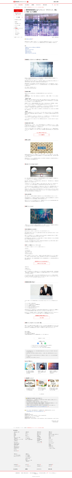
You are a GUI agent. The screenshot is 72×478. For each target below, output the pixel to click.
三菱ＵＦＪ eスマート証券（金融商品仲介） (17, 438)
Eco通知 (50, 438)
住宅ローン (27, 433)
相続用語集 (38, 440)
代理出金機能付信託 (39, 439)
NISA (14, 436)
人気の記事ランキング (18, 23)
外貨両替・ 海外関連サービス (51, 445)
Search (52, 4)
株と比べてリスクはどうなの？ (29, 49)
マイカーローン (27, 436)
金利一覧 (27, 464)
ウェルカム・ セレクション (15, 449)
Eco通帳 (50, 437)
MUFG (16, 1)
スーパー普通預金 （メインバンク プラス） (28, 456)
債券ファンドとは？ (28, 50)
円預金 (14, 433)
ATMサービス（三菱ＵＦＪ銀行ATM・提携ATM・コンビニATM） (53, 434)
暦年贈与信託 (38, 438)
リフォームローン (28, 437)
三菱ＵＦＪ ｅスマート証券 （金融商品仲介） (29, 460)
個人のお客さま (18, 427)
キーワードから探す (17, 25)
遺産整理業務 (38, 436)
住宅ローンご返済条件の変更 (29, 439)
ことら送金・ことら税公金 (52, 448)
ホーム (14, 427)
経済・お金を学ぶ (17, 33)
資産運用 (16, 28)
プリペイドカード (51, 441)
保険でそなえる (39, 433)
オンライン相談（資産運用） (17, 455)
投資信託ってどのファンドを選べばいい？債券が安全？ (32, 47)
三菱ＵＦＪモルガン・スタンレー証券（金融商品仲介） (18, 439)
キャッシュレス (17, 29)
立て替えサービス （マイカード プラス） (51, 447)
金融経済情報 (50, 464)
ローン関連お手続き (28, 438)
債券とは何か (27, 48)
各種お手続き (50, 433)
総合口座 (27, 459)
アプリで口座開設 (28, 455)
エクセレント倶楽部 (39, 441)
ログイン (18, 11)
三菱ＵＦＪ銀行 (56, 1)
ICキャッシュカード (51, 443)
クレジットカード (51, 439)
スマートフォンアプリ (51, 442)
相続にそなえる (39, 434)
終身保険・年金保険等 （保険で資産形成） (16, 444)
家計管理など (17, 34)
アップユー (22, 427)
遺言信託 (38, 435)
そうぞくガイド (39, 442)
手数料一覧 (38, 464)
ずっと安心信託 (39, 437)
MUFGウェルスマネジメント (17, 456)
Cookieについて (36, 473)
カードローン (27, 434)
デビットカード (50, 440)
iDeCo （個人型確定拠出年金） (17, 446)
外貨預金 (15, 434)
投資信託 (15, 435)
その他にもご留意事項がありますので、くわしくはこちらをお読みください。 (36, 406)
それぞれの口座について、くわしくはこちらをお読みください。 (35, 411)
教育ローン (27, 435)
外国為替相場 (15, 464)
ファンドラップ (16, 441)
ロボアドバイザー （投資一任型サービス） (17, 442)
